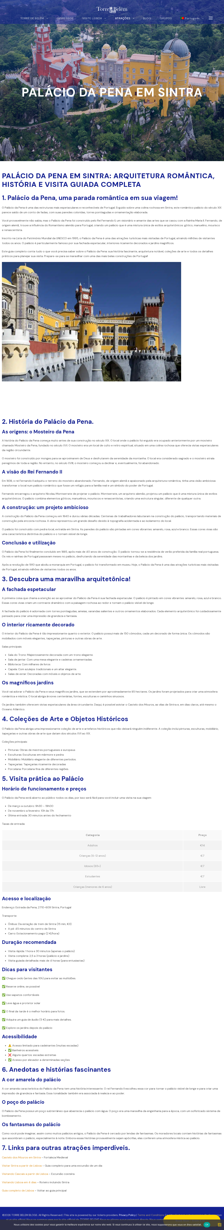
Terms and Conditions (151, 1215)
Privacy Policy (127, 1215)
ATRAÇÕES (122, 18)
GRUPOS (166, 18)
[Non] (219, 1224)
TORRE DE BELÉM (32, 18)
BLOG (147, 18)
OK (207, 1224)
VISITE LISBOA (92, 18)
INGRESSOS (65, 18)
